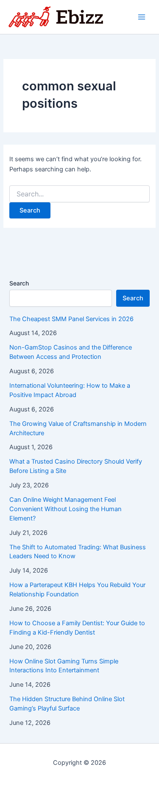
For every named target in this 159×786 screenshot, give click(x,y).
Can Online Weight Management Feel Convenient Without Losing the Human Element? (65, 509)
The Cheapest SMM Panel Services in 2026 (71, 319)
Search (19, 283)
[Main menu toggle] (142, 17)
